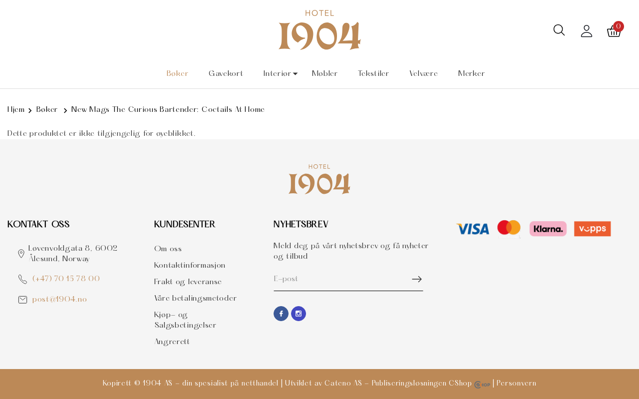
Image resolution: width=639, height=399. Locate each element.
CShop (461, 384)
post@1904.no (59, 300)
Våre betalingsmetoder (195, 299)
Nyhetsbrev (301, 225)
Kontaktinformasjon (190, 266)
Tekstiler (373, 74)
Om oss (168, 249)
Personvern (516, 384)
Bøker (178, 74)
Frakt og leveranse (188, 282)
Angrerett (172, 342)
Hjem (16, 110)
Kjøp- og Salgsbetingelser (185, 320)
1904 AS (158, 384)
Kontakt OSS (38, 225)
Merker (471, 74)
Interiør (278, 74)
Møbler (325, 74)
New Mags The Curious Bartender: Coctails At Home (168, 110)
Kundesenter (185, 225)
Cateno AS (343, 384)
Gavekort (226, 74)
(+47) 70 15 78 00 (66, 279)
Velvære (423, 74)
